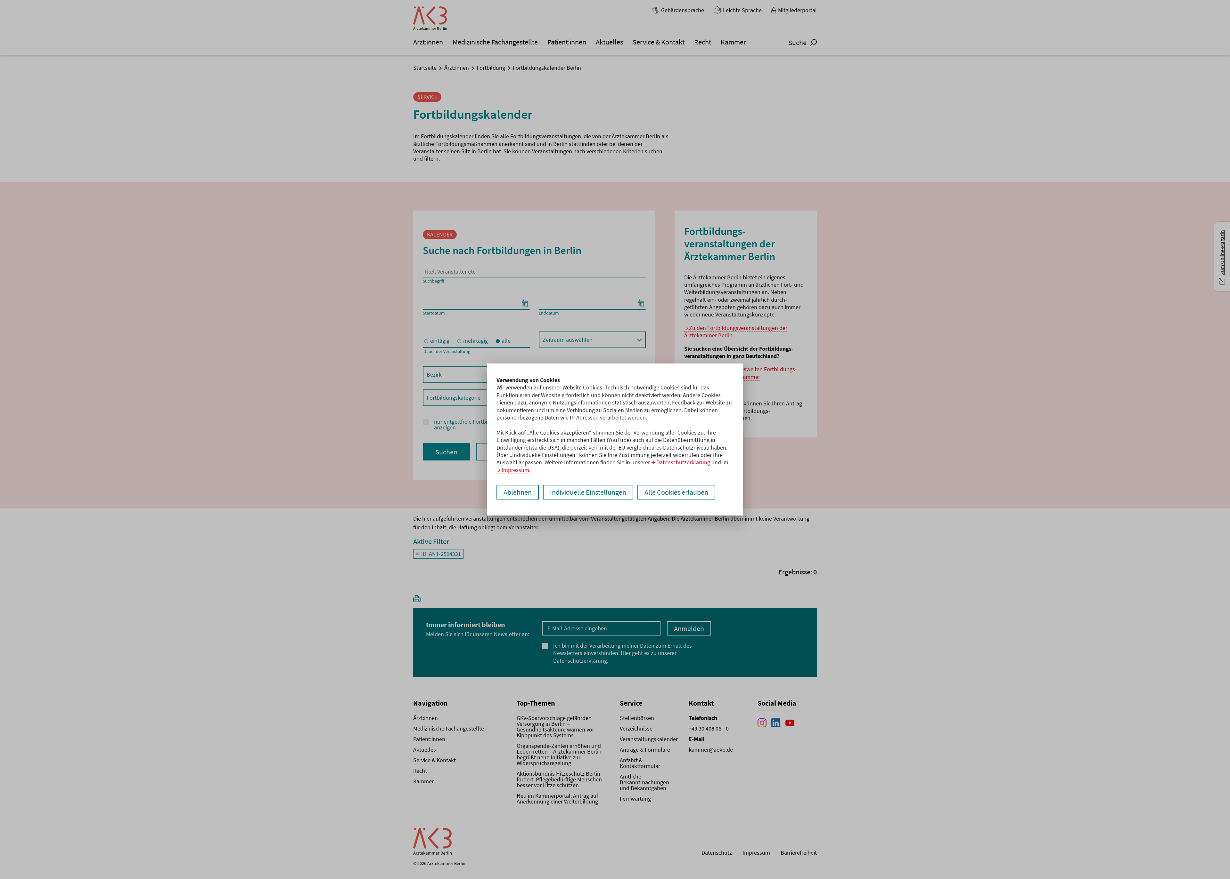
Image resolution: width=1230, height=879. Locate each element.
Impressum (515, 470)
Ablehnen (518, 492)
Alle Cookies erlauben (676, 492)
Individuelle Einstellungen (588, 492)
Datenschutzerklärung (683, 462)
